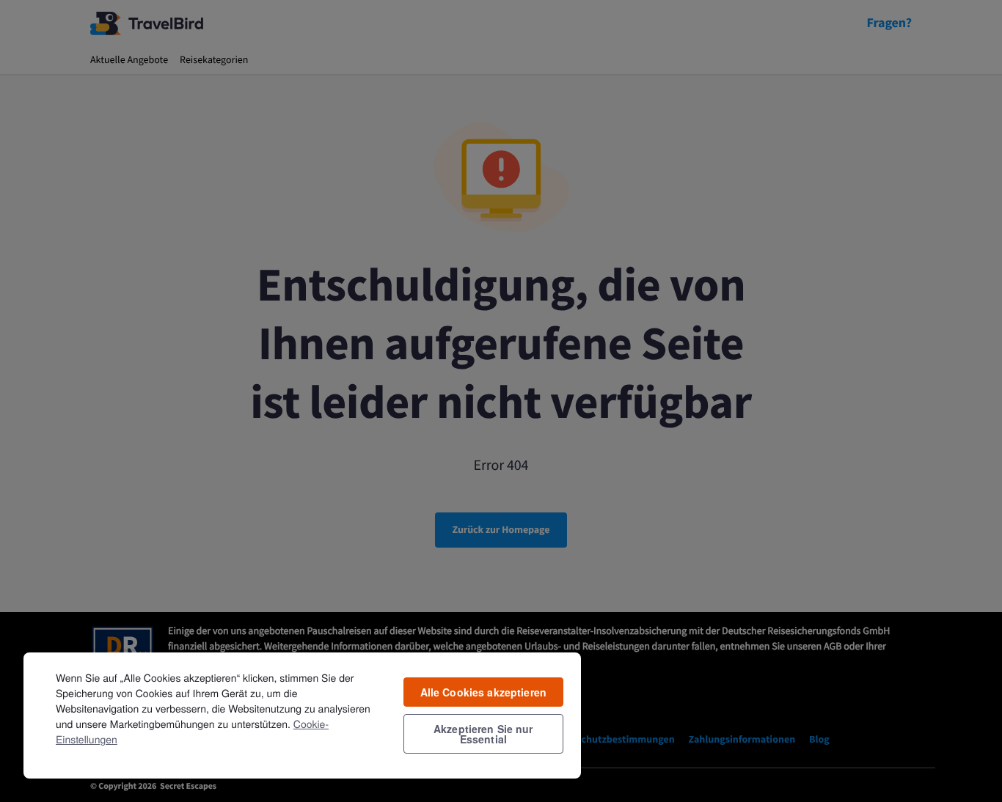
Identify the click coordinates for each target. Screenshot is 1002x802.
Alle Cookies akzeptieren (483, 692)
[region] (302, 715)
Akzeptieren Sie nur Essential (483, 733)
